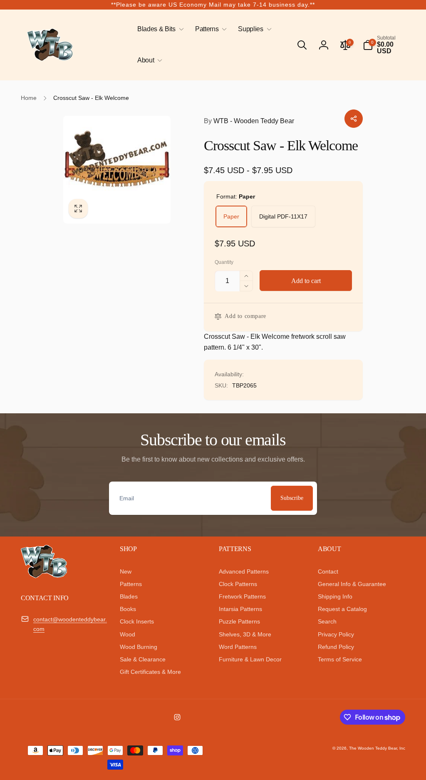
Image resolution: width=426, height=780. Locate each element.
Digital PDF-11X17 (283, 216)
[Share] (353, 118)
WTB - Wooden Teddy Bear (249, 120)
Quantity (224, 262)
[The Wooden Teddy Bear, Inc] (44, 575)
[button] (159, 29)
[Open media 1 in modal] (117, 170)
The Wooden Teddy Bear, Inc (377, 748)
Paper (231, 216)
